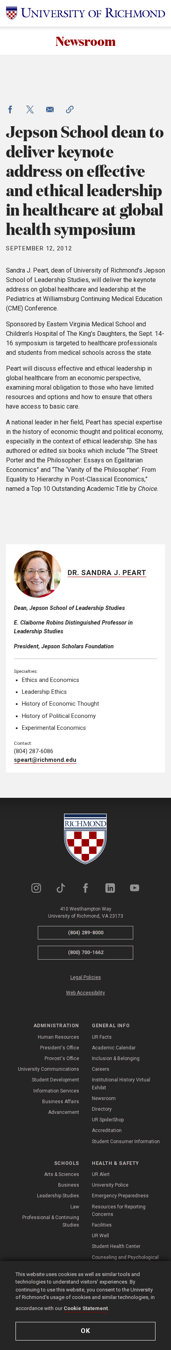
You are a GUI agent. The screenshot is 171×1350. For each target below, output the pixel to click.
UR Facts (102, 1037)
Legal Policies (85, 977)
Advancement (63, 1112)
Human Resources (58, 1037)
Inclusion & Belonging (116, 1058)
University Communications (48, 1069)
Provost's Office (62, 1058)
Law (74, 1207)
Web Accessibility (85, 993)
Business (68, 1185)
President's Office (59, 1048)
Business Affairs (60, 1101)
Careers (100, 1069)
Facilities (102, 1225)
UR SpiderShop (108, 1120)
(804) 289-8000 (85, 932)
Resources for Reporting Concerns (119, 1210)
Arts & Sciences (61, 1174)
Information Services (56, 1091)
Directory (102, 1109)
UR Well (100, 1235)
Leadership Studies (58, 1196)
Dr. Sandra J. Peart (107, 572)
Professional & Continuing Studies (50, 1221)
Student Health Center (116, 1246)
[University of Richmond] (85, 13)
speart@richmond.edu (45, 760)
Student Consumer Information (126, 1141)
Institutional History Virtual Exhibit (121, 1083)
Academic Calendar (114, 1048)
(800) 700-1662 (85, 952)
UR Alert (101, 1174)
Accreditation (107, 1130)
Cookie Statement (86, 1308)
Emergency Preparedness (120, 1196)
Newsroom (86, 40)
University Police (110, 1185)
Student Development (55, 1080)
